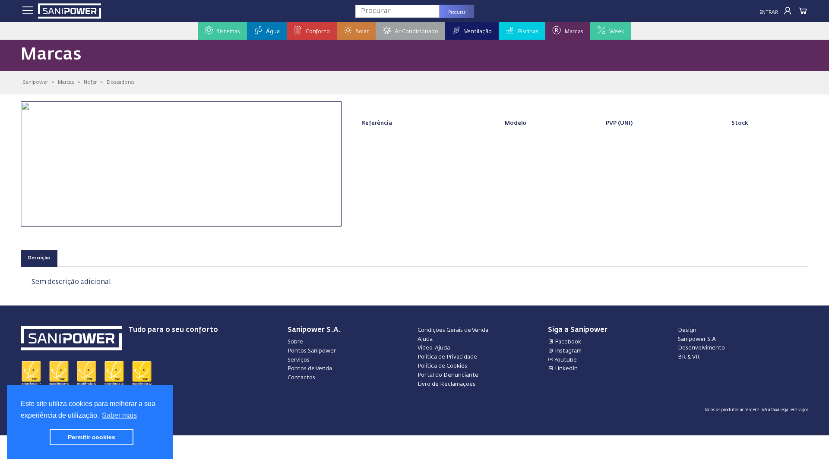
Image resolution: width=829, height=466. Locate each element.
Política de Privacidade (447, 357)
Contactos (301, 378)
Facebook (567, 342)
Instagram (568, 351)
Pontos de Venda (310, 369)
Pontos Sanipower (312, 351)
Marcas (66, 82)
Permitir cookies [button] (91, 437)
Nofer (90, 82)
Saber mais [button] (119, 415)
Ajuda (425, 339)
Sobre (295, 342)
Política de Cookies (442, 366)
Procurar (456, 12)
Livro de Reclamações (446, 384)
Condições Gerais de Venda (453, 330)
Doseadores (120, 82)
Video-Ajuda (434, 348)
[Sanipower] (69, 11)
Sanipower (35, 82)
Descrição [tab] (39, 258)
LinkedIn (566, 369)
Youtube (565, 360)
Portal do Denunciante (448, 375)
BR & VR (689, 357)
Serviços (299, 360)
